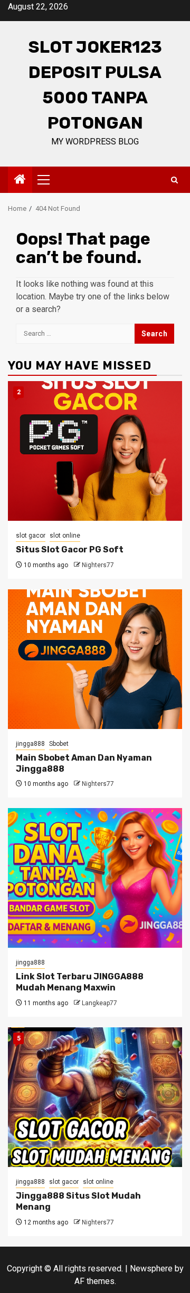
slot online (65, 535)
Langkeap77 (99, 1003)
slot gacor (30, 535)
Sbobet (59, 743)
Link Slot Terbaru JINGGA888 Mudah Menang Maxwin (80, 982)
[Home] (20, 180)
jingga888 (30, 743)
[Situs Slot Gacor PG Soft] (95, 451)
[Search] (174, 180)
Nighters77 (98, 565)
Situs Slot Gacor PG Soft (70, 550)
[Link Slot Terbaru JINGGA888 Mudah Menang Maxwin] (95, 878)
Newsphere (151, 1268)
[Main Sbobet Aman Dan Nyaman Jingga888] (95, 659)
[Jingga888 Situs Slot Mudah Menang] (95, 1097)
